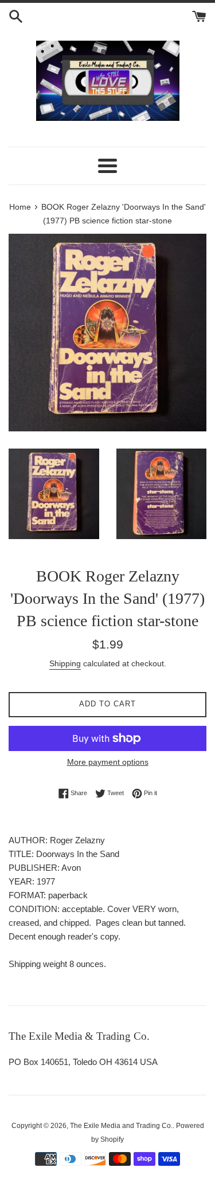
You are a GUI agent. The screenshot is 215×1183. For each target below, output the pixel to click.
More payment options (107, 762)
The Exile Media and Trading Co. (121, 1126)
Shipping (65, 663)
